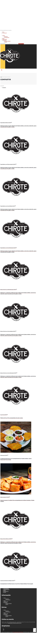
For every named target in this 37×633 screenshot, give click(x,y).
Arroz (4, 590)
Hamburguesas (6, 589)
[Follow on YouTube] (3, 629)
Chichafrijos (6, 588)
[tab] (19, 32)
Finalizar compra (7, 41)
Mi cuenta (4, 40)
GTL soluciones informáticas (18, 632)
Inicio (3, 35)
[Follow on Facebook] (3, 628)
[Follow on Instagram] (3, 630)
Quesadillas (5, 591)
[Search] (33, 628)
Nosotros (6, 36)
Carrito (7, 604)
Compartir (4, 87)
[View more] (15, 119)
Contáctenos (6, 37)
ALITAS (4, 592)
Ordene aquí (4, 39)
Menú (3, 38)
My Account (4, 32)
